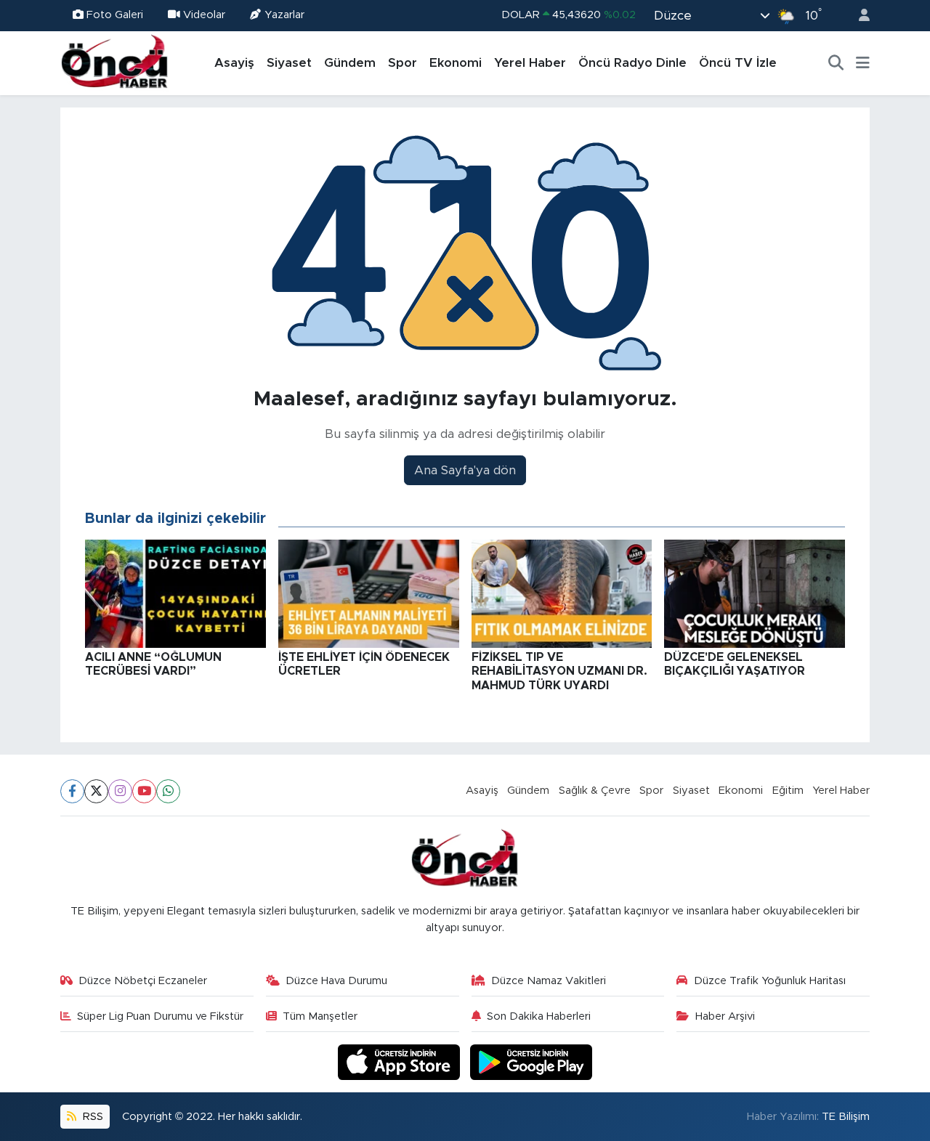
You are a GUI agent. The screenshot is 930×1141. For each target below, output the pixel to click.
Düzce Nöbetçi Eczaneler (142, 980)
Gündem (350, 63)
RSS (91, 1116)
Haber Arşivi (725, 1016)
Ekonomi (455, 63)
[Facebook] (72, 791)
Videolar (204, 14)
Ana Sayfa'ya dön (465, 470)
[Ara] (836, 63)
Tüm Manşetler (320, 1016)
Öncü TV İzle (738, 63)
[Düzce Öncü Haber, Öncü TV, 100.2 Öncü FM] (114, 62)
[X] (96, 791)
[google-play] (531, 1061)
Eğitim (788, 790)
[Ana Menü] (863, 63)
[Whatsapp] (168, 791)
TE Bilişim (846, 1116)
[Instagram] (120, 791)
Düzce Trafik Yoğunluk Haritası (770, 980)
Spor (402, 63)
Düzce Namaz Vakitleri (548, 980)
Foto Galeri (114, 14)
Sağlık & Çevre (595, 790)
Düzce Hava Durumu (336, 980)
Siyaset (289, 63)
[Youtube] (144, 791)
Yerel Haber (530, 63)
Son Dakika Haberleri (539, 1016)
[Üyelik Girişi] (858, 15)
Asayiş (234, 63)
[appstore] (401, 1061)
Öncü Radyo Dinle (632, 63)
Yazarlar (284, 14)
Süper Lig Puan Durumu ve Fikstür (160, 1016)
